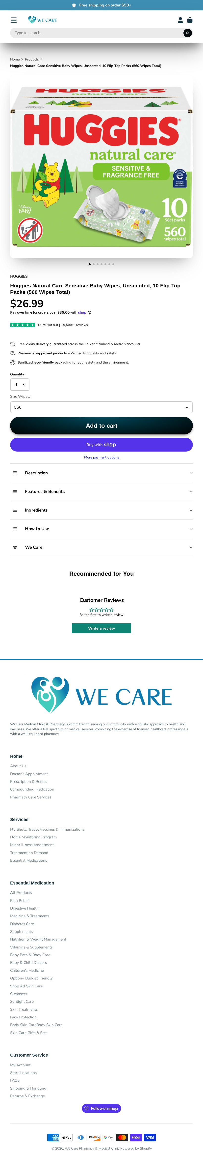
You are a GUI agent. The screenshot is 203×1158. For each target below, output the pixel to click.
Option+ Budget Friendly (31, 978)
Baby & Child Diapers (28, 962)
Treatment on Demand (29, 852)
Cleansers (18, 993)
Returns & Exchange (27, 1095)
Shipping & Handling (28, 1088)
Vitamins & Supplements (31, 947)
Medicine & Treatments (29, 915)
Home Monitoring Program (33, 837)
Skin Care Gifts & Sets (28, 1032)
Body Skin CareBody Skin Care (36, 1024)
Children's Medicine (27, 970)
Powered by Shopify (136, 1148)
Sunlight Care (22, 1001)
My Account (20, 1064)
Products (32, 59)
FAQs (14, 1080)
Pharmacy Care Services (30, 797)
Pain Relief (19, 900)
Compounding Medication (32, 789)
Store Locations (23, 1072)
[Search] (187, 33)
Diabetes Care (22, 923)
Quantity (17, 374)
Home (15, 59)
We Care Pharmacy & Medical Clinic (92, 1148)
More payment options (101, 457)
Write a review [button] (101, 628)
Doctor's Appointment (29, 773)
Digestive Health (24, 908)
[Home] (42, 20)
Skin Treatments (24, 1009)
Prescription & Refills (28, 781)
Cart (190, 20)
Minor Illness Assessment (32, 844)
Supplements (21, 931)
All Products (21, 892)
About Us (18, 765)
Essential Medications (28, 860)
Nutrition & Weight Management (38, 939)
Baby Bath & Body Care (30, 954)
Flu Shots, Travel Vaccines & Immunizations (47, 829)
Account (180, 20)
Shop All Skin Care (26, 986)
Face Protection (23, 1017)
